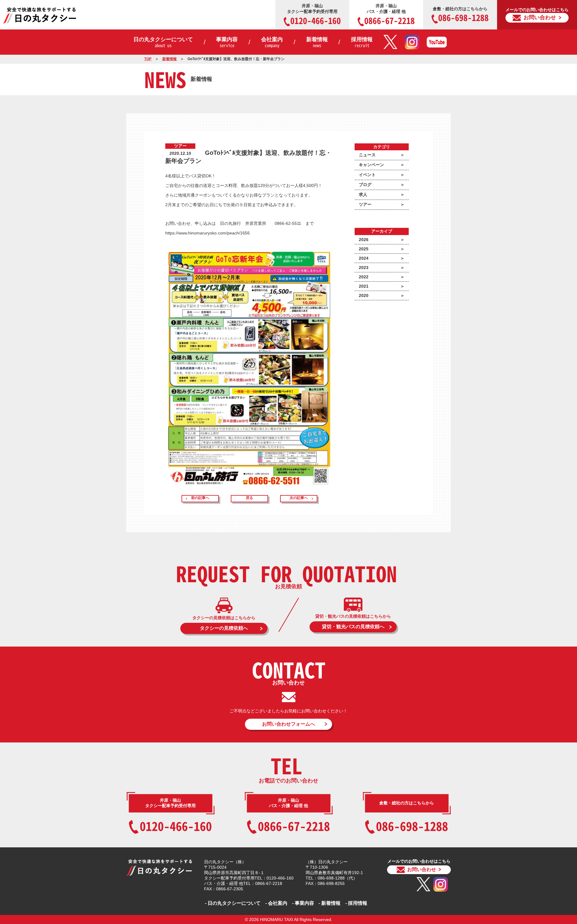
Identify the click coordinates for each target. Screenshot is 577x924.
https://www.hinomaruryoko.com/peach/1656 (207, 233)
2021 (363, 286)
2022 (363, 276)
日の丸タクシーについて (163, 42)
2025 (363, 248)
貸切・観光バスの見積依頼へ (353, 626)
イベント (367, 174)
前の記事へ (200, 498)
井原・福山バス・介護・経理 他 (389, 15)
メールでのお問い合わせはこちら (537, 13)
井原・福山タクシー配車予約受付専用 (314, 15)
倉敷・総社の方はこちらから (461, 15)
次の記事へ (299, 498)
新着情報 (317, 42)
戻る (249, 498)
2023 (363, 267)
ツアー (365, 204)
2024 (363, 258)
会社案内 (272, 42)
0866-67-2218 (294, 826)
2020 (363, 295)
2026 (363, 239)
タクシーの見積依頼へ (224, 628)
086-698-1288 (412, 826)
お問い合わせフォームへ (288, 724)
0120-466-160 (176, 826)
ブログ (365, 184)
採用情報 (362, 42)
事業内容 (227, 42)
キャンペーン (371, 164)
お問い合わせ (421, 869)
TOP (147, 59)
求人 (363, 194)
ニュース (367, 154)
